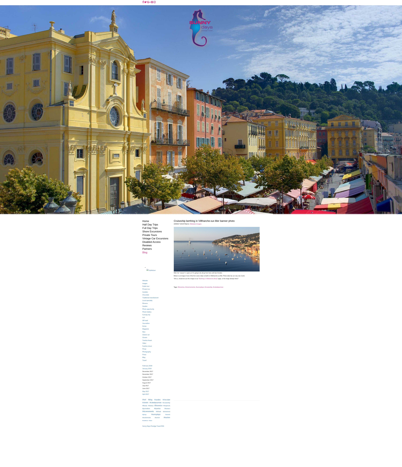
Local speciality (147, 300)
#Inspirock (166, 405)
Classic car (146, 334)
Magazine (145, 329)
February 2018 (147, 366)
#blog (150, 400)
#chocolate (166, 400)
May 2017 (145, 391)
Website (192, 224)
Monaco (145, 303)
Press (144, 354)
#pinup (144, 414)
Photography (146, 352)
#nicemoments (190, 287)
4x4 (143, 317)
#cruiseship (208, 287)
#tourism (157, 417)
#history (150, 405)
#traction (167, 417)
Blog (144, 252)
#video (150, 420)
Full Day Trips (150, 228)
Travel (144, 360)
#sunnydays (200, 287)
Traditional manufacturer (150, 297)
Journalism (146, 323)
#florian (144, 405)
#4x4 (144, 400)
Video (144, 343)
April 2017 (145, 394)
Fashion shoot (147, 346)
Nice (143, 332)
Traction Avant (147, 340)
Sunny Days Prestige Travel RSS (153, 426)
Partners (147, 248)
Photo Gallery (146, 312)
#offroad (158, 411)
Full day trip (146, 315)
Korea (144, 326)
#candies (157, 400)
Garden (144, 306)
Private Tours (149, 235)
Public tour (145, 286)
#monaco (167, 408)
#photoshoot (166, 411)
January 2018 (146, 368)
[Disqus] (217, 316)
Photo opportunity (148, 309)
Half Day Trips (150, 224)
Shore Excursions (152, 231)
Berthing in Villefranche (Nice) (208, 278)
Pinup (144, 349)
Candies (145, 292)
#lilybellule (157, 408)
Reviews (147, 245)
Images (198, 224)
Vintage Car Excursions (155, 238)
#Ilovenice (181, 287)
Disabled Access (151, 242)
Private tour (146, 289)
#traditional (145, 420)
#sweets (167, 414)
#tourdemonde (146, 417)
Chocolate (145, 295)
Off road (145, 320)
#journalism (146, 408)
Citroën (144, 337)
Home (145, 221)
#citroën (145, 402)
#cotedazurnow (218, 287)
